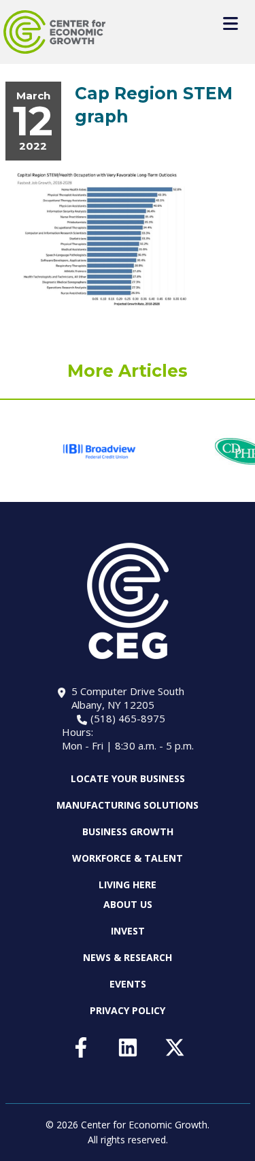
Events (127, 983)
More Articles (127, 370)
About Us (127, 904)
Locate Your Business (128, 779)
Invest (128, 930)
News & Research (127, 957)
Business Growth (127, 831)
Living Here (127, 884)
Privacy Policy (127, 1010)
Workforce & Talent (127, 858)
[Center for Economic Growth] (54, 32)
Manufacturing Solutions (127, 804)
